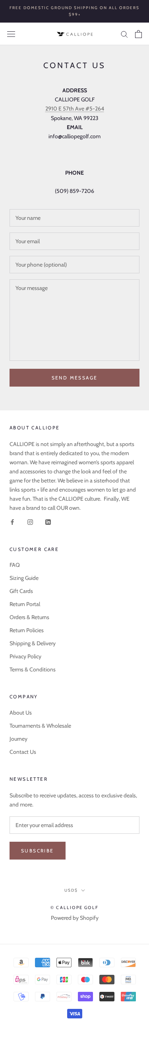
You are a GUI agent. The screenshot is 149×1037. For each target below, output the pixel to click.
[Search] (124, 33)
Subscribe (37, 851)
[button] (74, 108)
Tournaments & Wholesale (40, 725)
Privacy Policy (25, 656)
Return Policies (27, 630)
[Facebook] (12, 521)
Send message (75, 378)
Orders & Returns (29, 617)
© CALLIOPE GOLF (74, 907)
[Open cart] (138, 34)
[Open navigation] (11, 34)
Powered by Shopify (75, 917)
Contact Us (23, 751)
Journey (18, 738)
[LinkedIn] (48, 521)
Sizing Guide (24, 577)
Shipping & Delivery (33, 643)
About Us (21, 712)
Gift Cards (21, 591)
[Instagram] (30, 521)
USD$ (71, 890)
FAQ (15, 564)
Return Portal (25, 604)
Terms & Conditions (33, 669)
